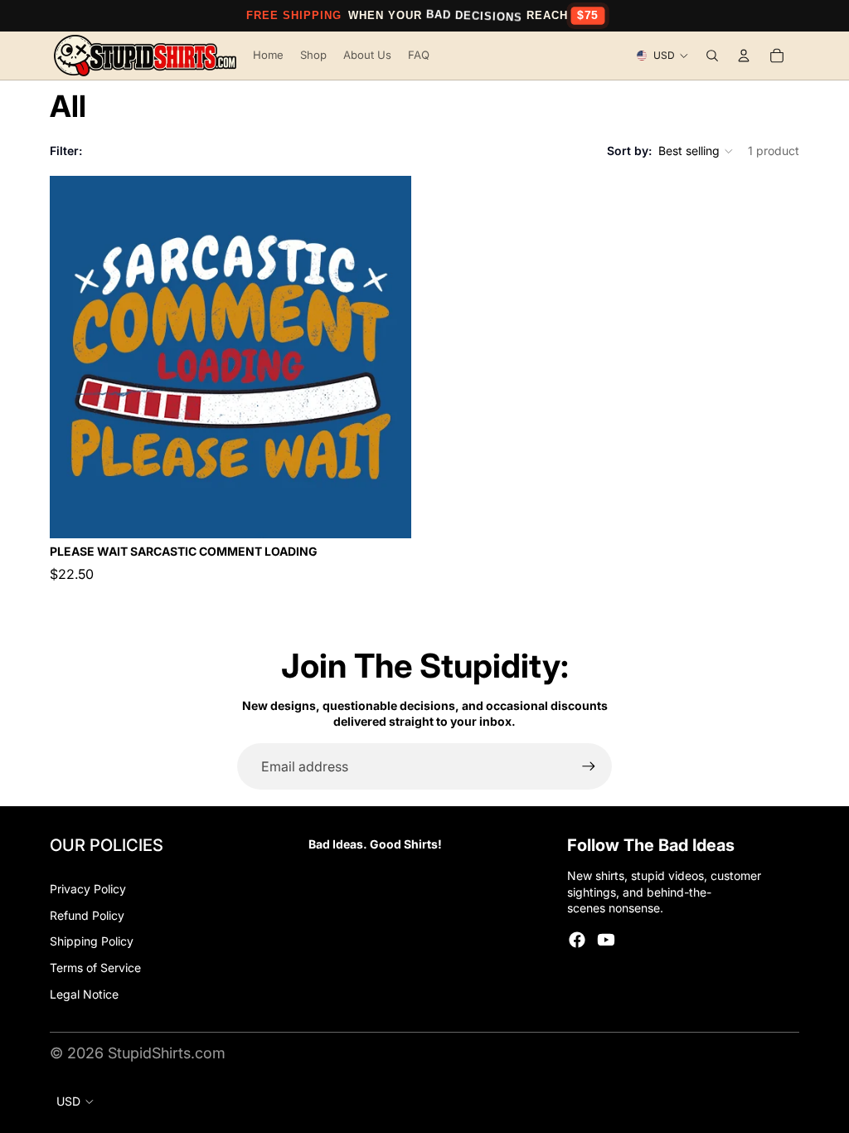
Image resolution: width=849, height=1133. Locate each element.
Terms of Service (95, 967)
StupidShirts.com (167, 1053)
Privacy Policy (88, 889)
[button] (696, 151)
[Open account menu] (744, 55)
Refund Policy (87, 915)
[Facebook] (577, 940)
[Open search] (712, 55)
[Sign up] (588, 766)
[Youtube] (606, 940)
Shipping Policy (91, 941)
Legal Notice (84, 994)
